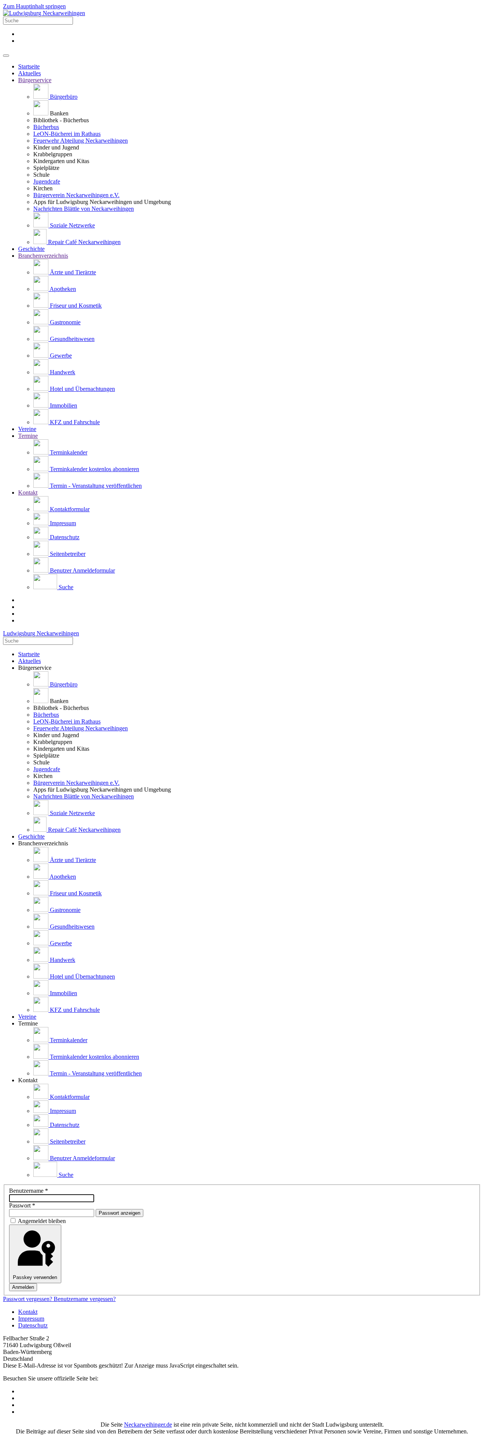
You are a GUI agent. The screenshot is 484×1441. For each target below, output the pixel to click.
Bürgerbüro (63, 96)
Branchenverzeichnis (43, 255)
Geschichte (31, 249)
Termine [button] (28, 1023)
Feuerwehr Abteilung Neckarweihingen (80, 140)
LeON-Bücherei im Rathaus (67, 134)
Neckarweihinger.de (148, 1424)
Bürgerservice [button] (34, 667)
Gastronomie (64, 322)
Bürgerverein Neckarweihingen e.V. (76, 195)
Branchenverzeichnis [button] (43, 843)
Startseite (29, 66)
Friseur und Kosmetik (75, 305)
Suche (65, 587)
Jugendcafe (46, 181)
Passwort (22, 1205)
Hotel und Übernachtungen (81, 389)
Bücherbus (46, 127)
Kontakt (27, 492)
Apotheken (62, 289)
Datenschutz (63, 537)
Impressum (62, 523)
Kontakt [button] (27, 1080)
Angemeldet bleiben (42, 1221)
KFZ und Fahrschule (74, 422)
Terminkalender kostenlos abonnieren (93, 469)
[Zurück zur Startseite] (44, 13)
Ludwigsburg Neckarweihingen (41, 633)
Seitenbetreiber (66, 554)
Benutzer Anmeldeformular (81, 570)
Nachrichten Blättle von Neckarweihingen (83, 208)
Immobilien (62, 405)
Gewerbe (60, 355)
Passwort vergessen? (28, 1299)
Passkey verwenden (35, 1277)
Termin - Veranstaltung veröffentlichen (95, 485)
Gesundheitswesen (71, 339)
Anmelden (23, 1287)
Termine (28, 436)
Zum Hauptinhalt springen (34, 6)
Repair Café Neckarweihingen (84, 242)
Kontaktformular (69, 509)
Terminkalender (67, 452)
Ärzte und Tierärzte (72, 272)
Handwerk (61, 372)
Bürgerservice (34, 80)
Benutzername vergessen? (85, 1299)
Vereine (27, 429)
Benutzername (28, 1190)
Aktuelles (29, 73)
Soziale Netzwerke (71, 225)
